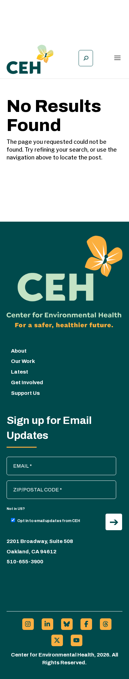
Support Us (25, 393)
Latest (19, 372)
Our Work (23, 361)
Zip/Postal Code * (29, 483)
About (19, 351)
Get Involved (27, 382)
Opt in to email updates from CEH (48, 521)
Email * (17, 460)
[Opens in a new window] (28, 624)
